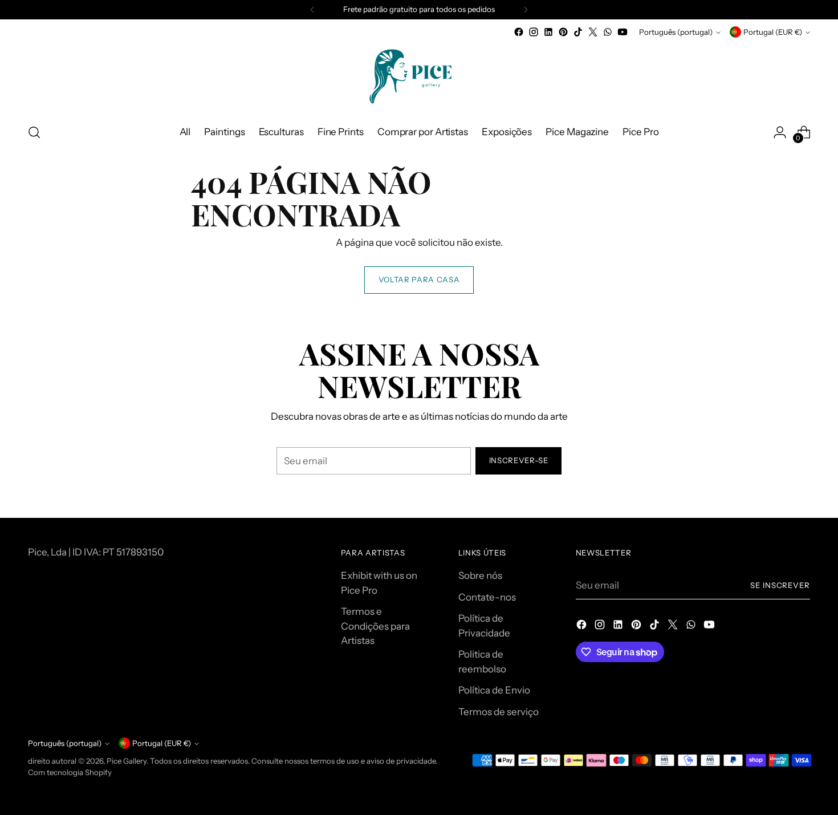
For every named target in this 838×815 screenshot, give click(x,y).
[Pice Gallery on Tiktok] (578, 32)
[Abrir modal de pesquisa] (34, 132)
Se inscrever (780, 585)
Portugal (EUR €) (772, 32)
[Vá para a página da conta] (779, 132)
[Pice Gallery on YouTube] (622, 32)
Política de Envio (494, 690)
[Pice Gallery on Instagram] (533, 32)
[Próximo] (525, 9)
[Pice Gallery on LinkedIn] (548, 32)
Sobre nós (480, 575)
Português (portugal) (676, 32)
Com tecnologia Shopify (70, 772)
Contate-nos (487, 597)
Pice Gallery (127, 760)
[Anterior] (312, 9)
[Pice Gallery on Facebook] (519, 32)
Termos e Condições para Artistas (375, 626)
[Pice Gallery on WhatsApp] (608, 32)
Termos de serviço (498, 711)
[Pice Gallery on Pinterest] (563, 32)
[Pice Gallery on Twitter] (593, 32)
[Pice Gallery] (419, 76)
